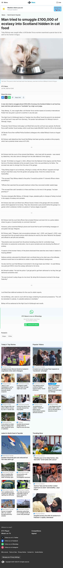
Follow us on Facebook (11, 540)
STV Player (5, 531)
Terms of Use (13, 552)
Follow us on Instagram (11, 547)
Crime (10, 336)
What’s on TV (6, 533)
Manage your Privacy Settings (11, 557)
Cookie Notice (39, 552)
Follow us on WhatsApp (11, 544)
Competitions (36, 531)
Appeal (34, 533)
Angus (4, 336)
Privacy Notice (22, 552)
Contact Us (30, 552)
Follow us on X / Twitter (11, 537)
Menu (6, 2)
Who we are (4, 552)
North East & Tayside (13, 15)
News (3, 15)
